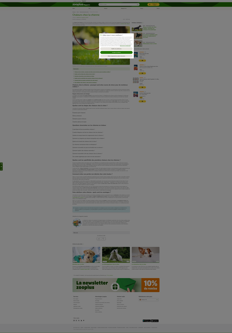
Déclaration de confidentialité (125, 45)
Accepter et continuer (116, 52)
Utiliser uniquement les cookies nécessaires (116, 56)
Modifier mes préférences (116, 48)
